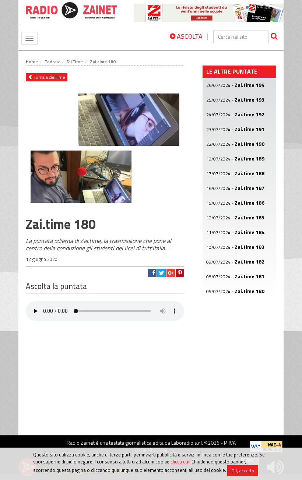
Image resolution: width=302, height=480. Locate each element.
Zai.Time (75, 61)
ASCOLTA (189, 36)
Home (32, 61)
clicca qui (180, 461)
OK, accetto (242, 470)
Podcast (52, 61)
